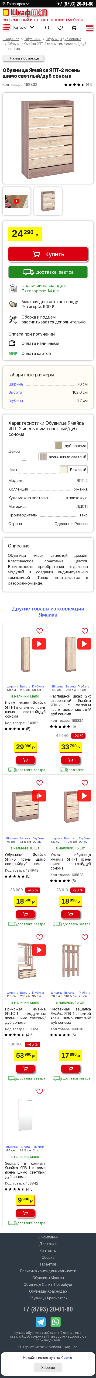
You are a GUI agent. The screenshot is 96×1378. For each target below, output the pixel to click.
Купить (54, 254)
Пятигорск (16, 4)
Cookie (66, 1358)
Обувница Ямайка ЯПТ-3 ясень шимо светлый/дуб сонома (25, 859)
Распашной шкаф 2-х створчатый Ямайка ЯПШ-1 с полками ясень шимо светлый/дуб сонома (71, 705)
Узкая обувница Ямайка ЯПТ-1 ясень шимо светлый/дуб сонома (71, 861)
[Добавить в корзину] (25, 760)
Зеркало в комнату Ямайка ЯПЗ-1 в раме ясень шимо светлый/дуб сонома (25, 1170)
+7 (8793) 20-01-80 (75, 4)
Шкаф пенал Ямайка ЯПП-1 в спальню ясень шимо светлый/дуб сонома (25, 710)
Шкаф (28, 12)
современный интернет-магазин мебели (43, 19)
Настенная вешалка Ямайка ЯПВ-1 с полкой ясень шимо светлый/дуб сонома (71, 1016)
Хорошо (48, 1367)
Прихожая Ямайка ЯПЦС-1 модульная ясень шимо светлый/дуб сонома (25, 1016)
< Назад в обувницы (23, 58)
